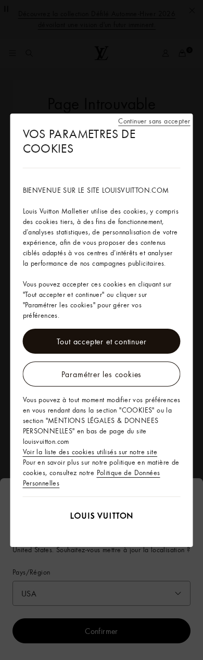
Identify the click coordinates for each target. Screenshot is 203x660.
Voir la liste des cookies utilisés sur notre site (90, 451)
